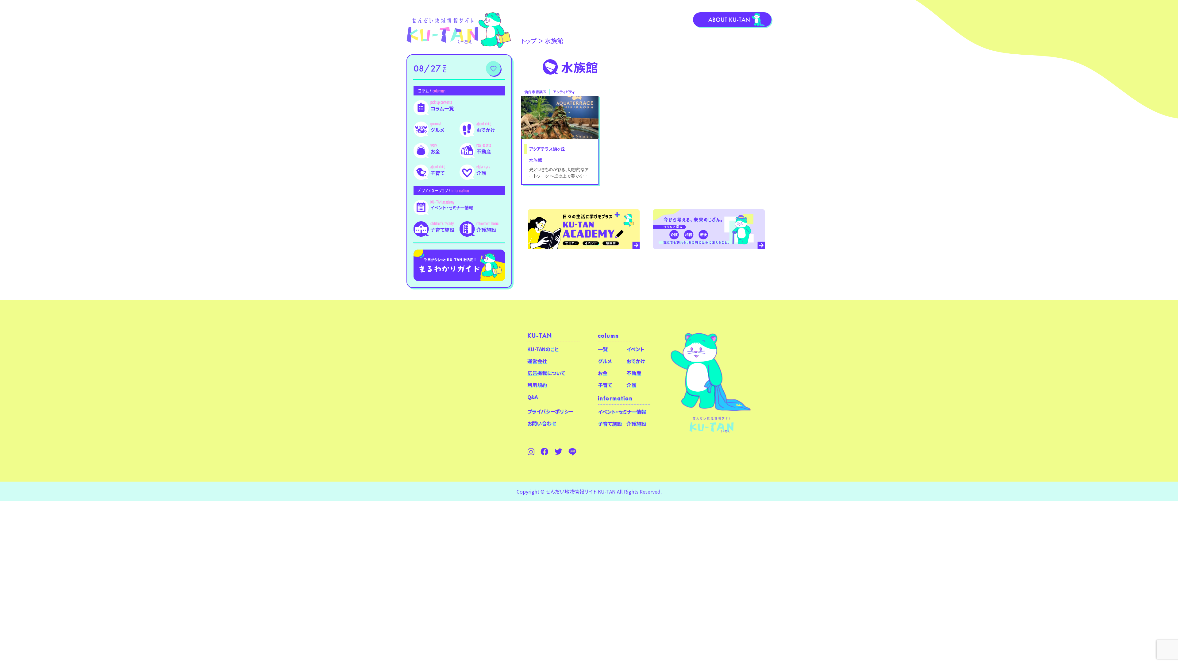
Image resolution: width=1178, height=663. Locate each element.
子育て (437, 172)
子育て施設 (442, 229)
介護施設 (486, 229)
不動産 (483, 151)
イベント (635, 349)
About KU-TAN (729, 20)
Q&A (532, 397)
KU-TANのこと (542, 349)
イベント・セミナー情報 (451, 207)
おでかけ (485, 130)
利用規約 (537, 385)
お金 (435, 151)
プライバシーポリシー (550, 411)
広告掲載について (546, 373)
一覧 (603, 349)
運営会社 (537, 361)
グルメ (437, 130)
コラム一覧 (442, 108)
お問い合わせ (541, 423)
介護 (481, 172)
